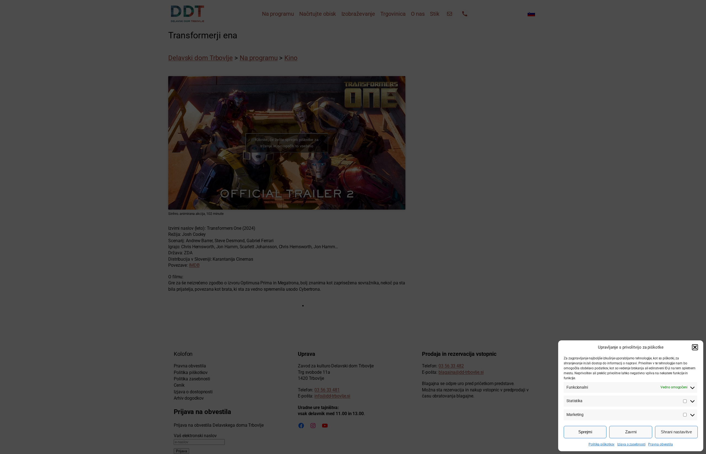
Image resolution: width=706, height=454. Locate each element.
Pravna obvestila (660, 444)
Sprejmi (585, 431)
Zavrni (631, 431)
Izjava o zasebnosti (631, 444)
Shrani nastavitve (676, 431)
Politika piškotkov (601, 444)
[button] (695, 347)
